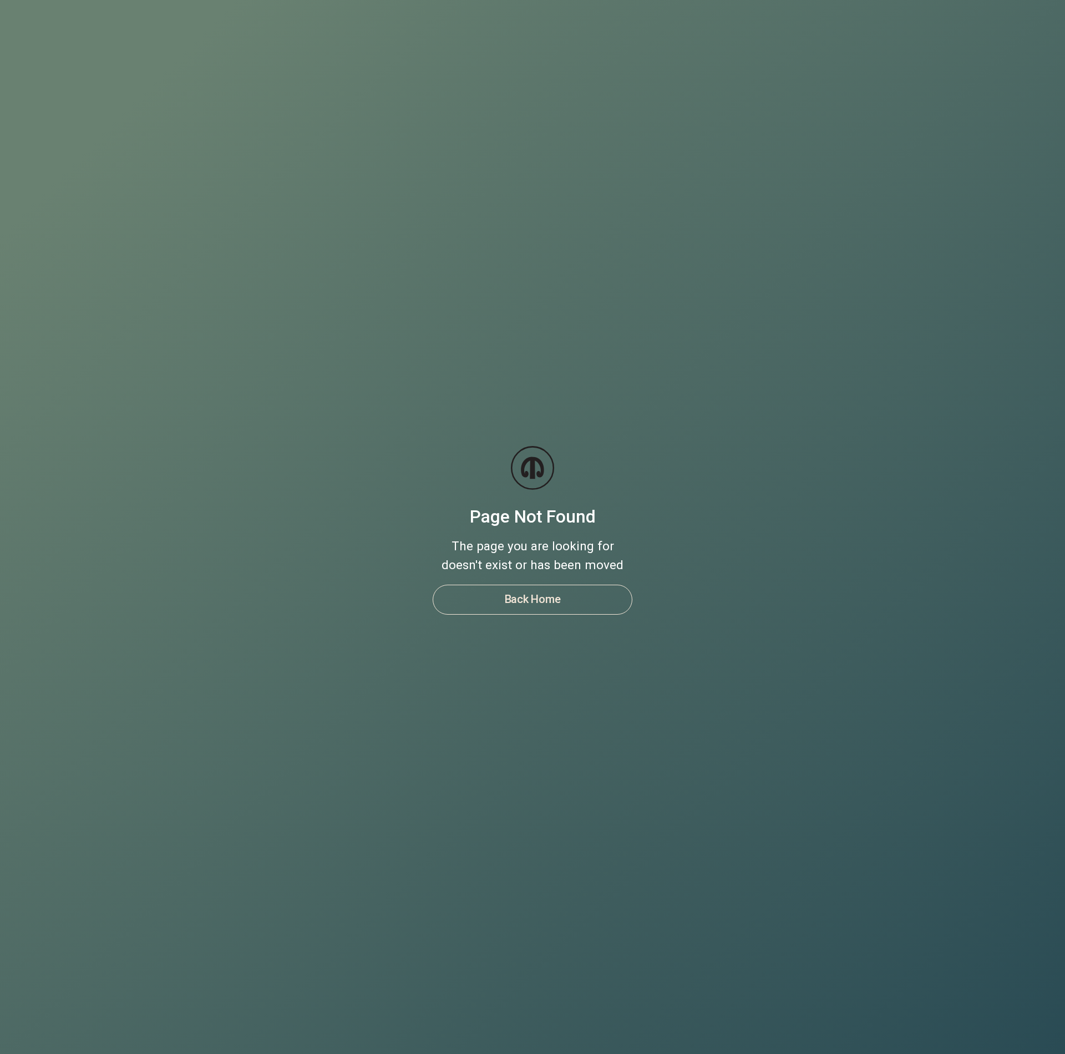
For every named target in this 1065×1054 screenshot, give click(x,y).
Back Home (533, 599)
